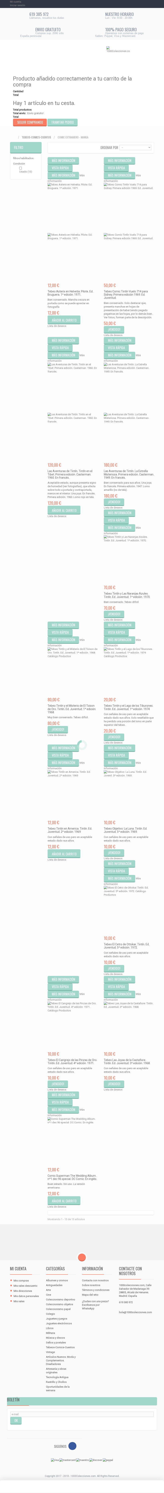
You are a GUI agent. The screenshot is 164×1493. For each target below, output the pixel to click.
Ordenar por (109, 147)
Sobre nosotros (91, 1285)
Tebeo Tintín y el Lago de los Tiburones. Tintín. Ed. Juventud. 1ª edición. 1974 (128, 707)
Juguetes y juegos (56, 1318)
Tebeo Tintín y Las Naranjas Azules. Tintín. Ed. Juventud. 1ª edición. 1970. (127, 595)
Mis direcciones (23, 1290)
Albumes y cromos (57, 1280)
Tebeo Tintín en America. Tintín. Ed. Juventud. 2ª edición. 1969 (70, 830)
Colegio (50, 1313)
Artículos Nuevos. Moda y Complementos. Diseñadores (61, 1360)
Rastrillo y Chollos (56, 1381)
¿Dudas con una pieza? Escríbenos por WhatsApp (95, 1305)
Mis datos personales (26, 1296)
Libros (49, 1328)
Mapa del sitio (90, 1294)
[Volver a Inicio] (14, 137)
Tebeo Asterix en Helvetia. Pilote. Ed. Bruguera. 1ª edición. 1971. (70, 293)
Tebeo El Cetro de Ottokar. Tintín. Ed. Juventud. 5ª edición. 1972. (126, 946)
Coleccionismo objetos (59, 1304)
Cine (48, 1294)
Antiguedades (54, 1285)
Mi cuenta (18, 1269)
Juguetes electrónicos (59, 1323)
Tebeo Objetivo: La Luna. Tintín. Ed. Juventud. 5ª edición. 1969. (125, 830)
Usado (25, 171)
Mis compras (21, 1280)
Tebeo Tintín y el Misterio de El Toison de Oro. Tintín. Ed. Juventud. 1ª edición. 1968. (72, 709)
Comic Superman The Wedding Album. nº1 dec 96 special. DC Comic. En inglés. (72, 1177)
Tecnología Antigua (57, 1377)
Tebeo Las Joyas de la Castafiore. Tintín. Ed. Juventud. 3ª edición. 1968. (127, 1061)
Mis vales (19, 1301)
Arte (48, 1289)
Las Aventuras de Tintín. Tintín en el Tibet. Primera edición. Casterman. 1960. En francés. (70, 474)
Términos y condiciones (95, 1289)
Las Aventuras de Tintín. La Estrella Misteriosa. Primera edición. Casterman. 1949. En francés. (129, 474)
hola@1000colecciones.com (135, 1312)
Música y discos (55, 1337)
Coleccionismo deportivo (60, 1299)
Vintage (50, 1352)
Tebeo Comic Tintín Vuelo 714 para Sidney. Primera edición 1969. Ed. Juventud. (126, 295)
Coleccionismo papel (58, 1309)
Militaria (50, 1332)
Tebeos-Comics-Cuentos (36, 137)
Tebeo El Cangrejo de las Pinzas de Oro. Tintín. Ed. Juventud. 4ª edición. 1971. (72, 1061)
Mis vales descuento (25, 1285)
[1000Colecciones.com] (118, 56)
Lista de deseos (57, 325)
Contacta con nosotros (95, 1280)
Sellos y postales (56, 1342)
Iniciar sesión (17, 5)
